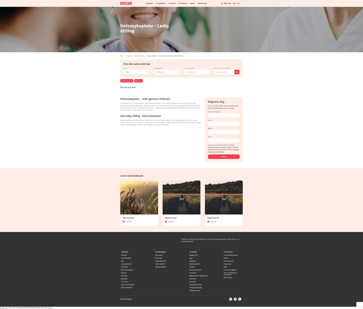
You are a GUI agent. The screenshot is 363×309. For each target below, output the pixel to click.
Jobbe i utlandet (160, 264)
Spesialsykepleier (139, 56)
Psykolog (123, 273)
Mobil (210, 128)
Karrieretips (158, 258)
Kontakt (192, 3)
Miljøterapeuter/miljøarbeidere (198, 276)
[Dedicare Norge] (126, 3)
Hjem (121, 56)
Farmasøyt (124, 276)
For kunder (172, 3)
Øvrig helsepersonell (195, 284)
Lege (122, 261)
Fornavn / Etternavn (214, 112)
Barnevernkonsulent (127, 270)
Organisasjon (228, 264)
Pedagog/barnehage (195, 287)
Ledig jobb (149, 3)
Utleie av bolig (228, 277)
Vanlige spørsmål (160, 261)
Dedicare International (127, 284)
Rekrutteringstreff (160, 267)
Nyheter (226, 258)
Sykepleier (124, 255)
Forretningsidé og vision (231, 255)
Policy (225, 267)
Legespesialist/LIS (126, 264)
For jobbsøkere (161, 3)
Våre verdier (158, 255)
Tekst (209, 137)
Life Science (124, 281)
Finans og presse (229, 261)
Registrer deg (202, 3)
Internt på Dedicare (126, 287)
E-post (210, 120)
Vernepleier (124, 267)
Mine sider (227, 3)
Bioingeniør (124, 278)
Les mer (129, 222)
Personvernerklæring (230, 270)
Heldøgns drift (193, 255)
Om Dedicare (182, 3)
